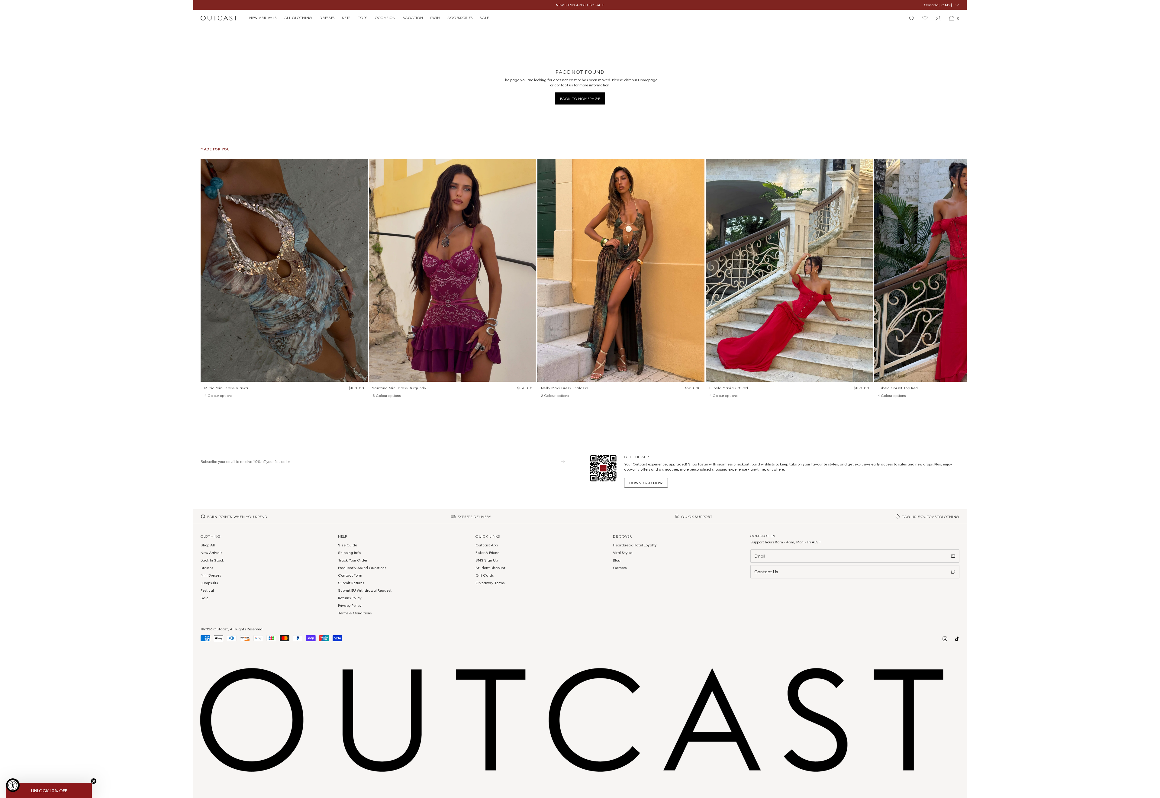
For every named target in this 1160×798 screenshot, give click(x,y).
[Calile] (215, 396)
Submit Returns (351, 583)
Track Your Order (352, 560)
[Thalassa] (544, 396)
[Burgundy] (375, 396)
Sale (204, 598)
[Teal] (391, 396)
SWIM (435, 17)
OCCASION (385, 17)
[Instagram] (944, 638)
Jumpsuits (209, 583)
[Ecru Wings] (223, 396)
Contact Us (766, 571)
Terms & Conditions (355, 613)
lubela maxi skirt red (728, 388)
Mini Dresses (211, 575)
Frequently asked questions (362, 567)
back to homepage (580, 98)
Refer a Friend (487, 552)
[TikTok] (957, 638)
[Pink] (720, 396)
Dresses (207, 567)
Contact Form (350, 575)
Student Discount (490, 567)
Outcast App (486, 545)
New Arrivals (211, 552)
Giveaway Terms (489, 583)
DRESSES (327, 17)
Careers (620, 567)
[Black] (712, 396)
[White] (552, 396)
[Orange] (383, 396)
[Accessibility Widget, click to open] (13, 785)
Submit (560, 461)
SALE (484, 17)
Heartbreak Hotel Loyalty (635, 545)
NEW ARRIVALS (263, 17)
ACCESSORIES (460, 17)
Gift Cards (484, 575)
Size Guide (347, 545)
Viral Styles (622, 552)
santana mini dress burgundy (399, 388)
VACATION (413, 17)
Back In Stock (212, 560)
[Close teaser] (94, 781)
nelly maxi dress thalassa (564, 388)
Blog (616, 560)
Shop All (208, 545)
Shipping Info (349, 552)
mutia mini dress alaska (226, 388)
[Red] (728, 396)
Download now (646, 483)
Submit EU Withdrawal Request (365, 590)
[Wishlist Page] (925, 18)
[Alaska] (207, 396)
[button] (361, 165)
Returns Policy (350, 598)
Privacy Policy (350, 605)
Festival (207, 590)
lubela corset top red (898, 388)
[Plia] (231, 396)
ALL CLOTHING (298, 17)
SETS (346, 17)
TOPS (363, 17)
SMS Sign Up (486, 560)
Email (759, 556)
